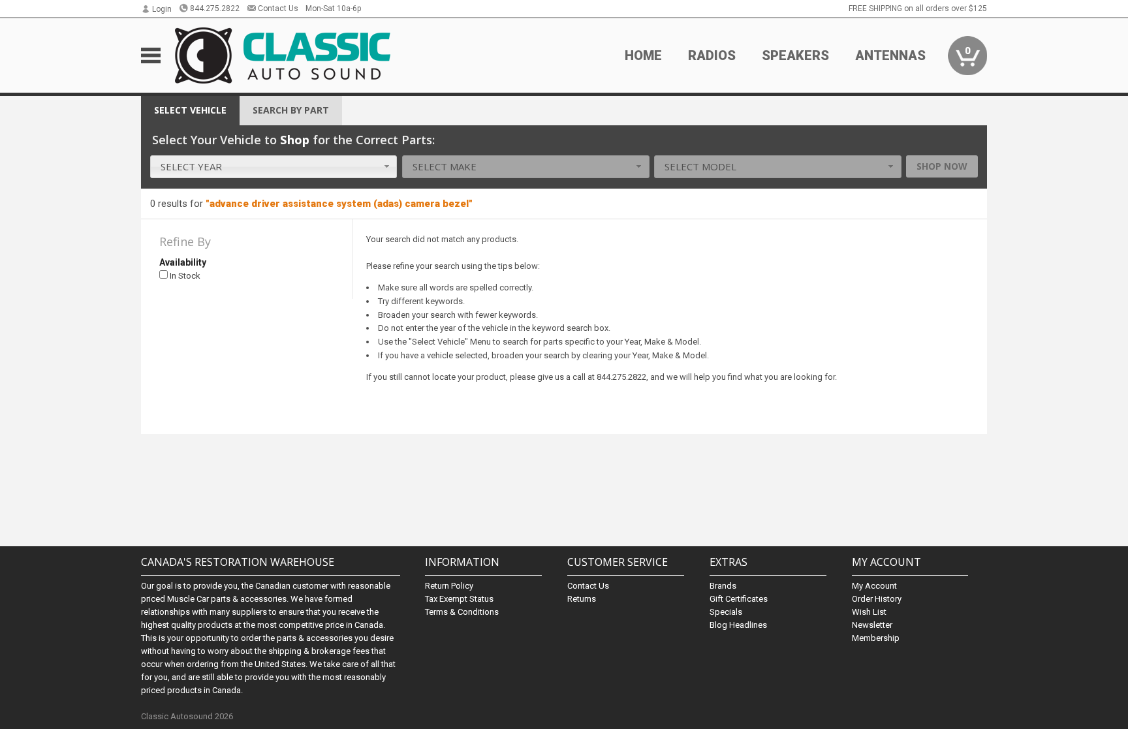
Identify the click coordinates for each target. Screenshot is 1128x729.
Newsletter (872, 625)
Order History (876, 599)
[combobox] (274, 166)
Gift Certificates (739, 599)
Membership (876, 638)
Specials (726, 612)
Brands (723, 586)
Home (643, 55)
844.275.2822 (215, 8)
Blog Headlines (738, 625)
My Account (874, 586)
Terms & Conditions (462, 612)
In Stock (184, 276)
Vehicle (190, 110)
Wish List (869, 612)
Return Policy (449, 586)
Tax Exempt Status (459, 599)
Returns (581, 599)
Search (291, 110)
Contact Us (278, 8)
